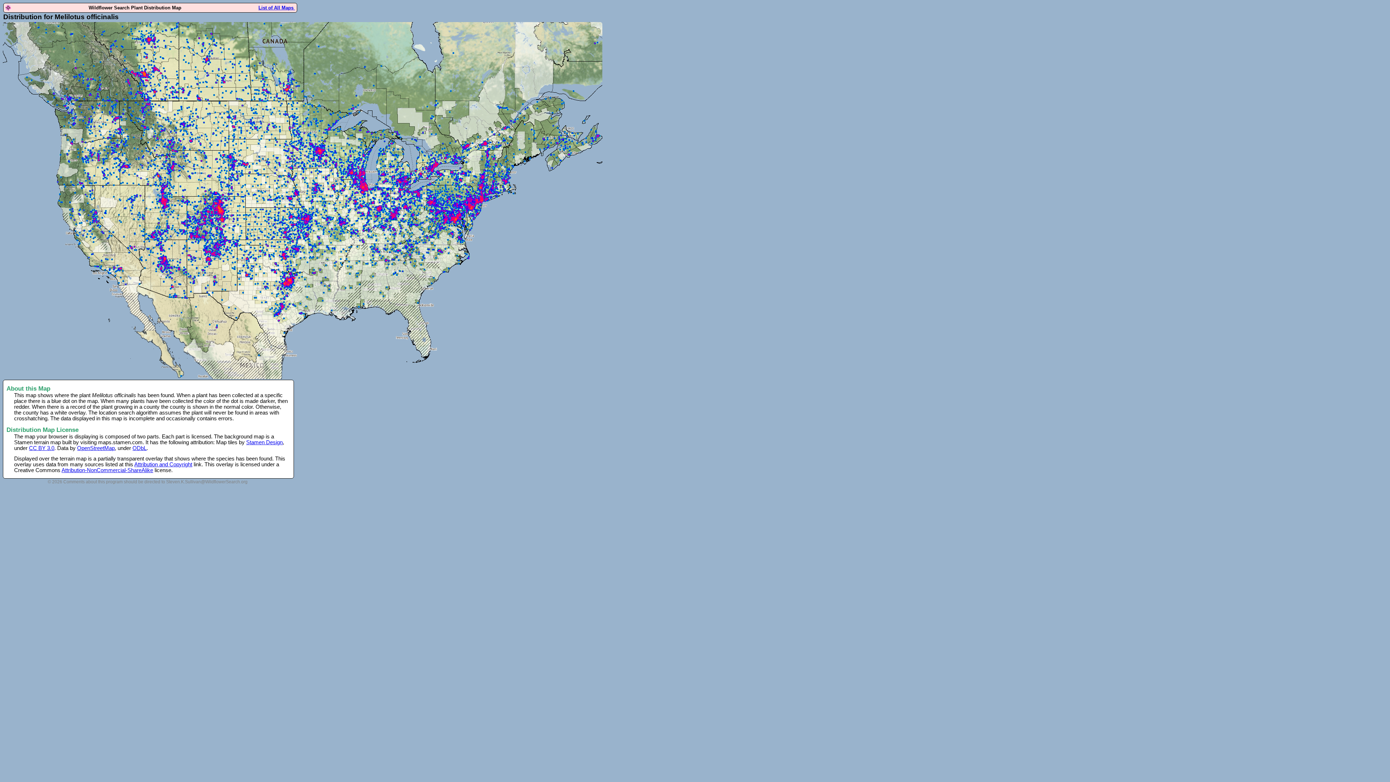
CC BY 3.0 (41, 448)
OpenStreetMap (96, 448)
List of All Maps (276, 7)
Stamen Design (264, 442)
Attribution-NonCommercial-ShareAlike (107, 470)
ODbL (139, 448)
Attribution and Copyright (163, 464)
